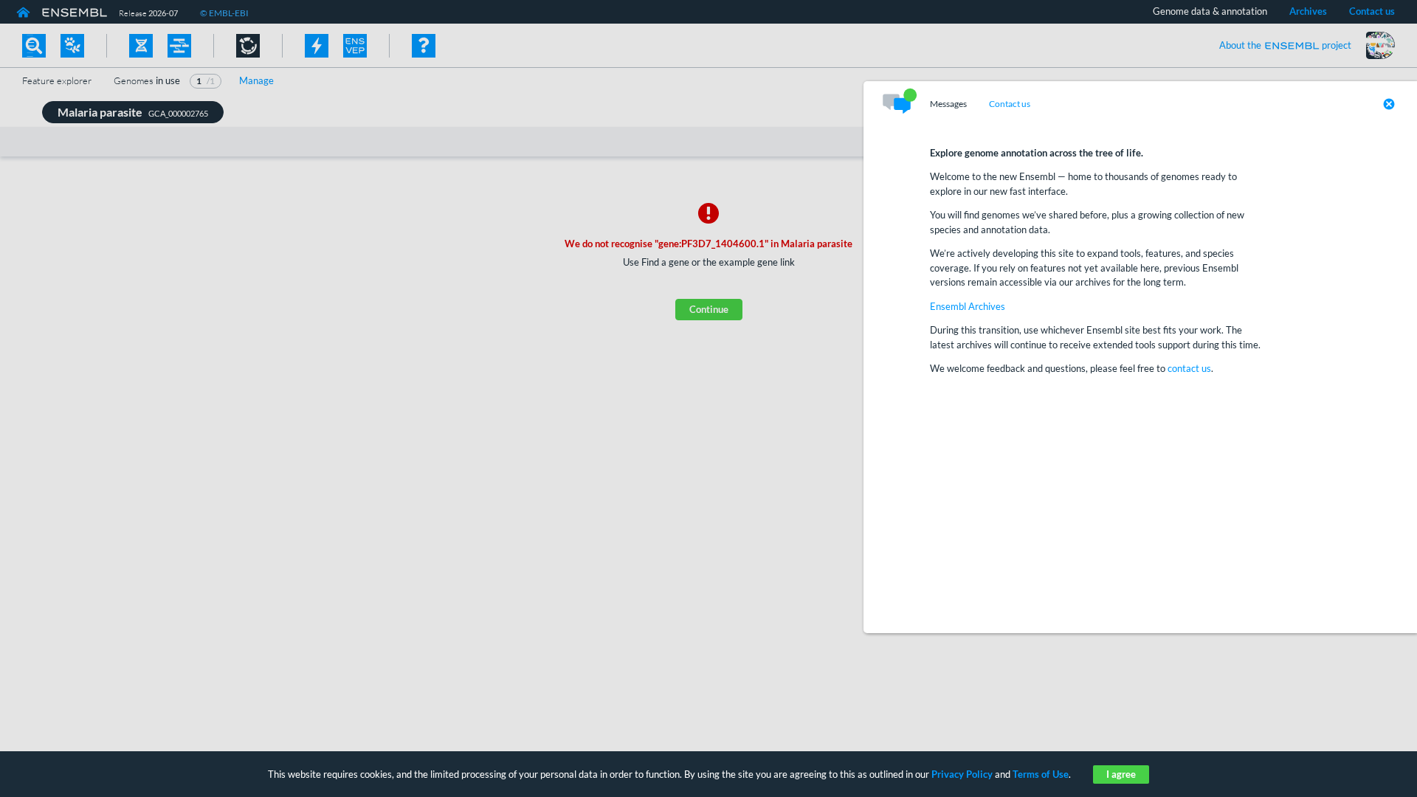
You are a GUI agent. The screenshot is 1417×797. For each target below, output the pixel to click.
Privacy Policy (962, 774)
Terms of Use (1041, 774)
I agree (1121, 774)
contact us (1189, 368)
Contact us (1009, 104)
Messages (948, 104)
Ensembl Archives (967, 306)
